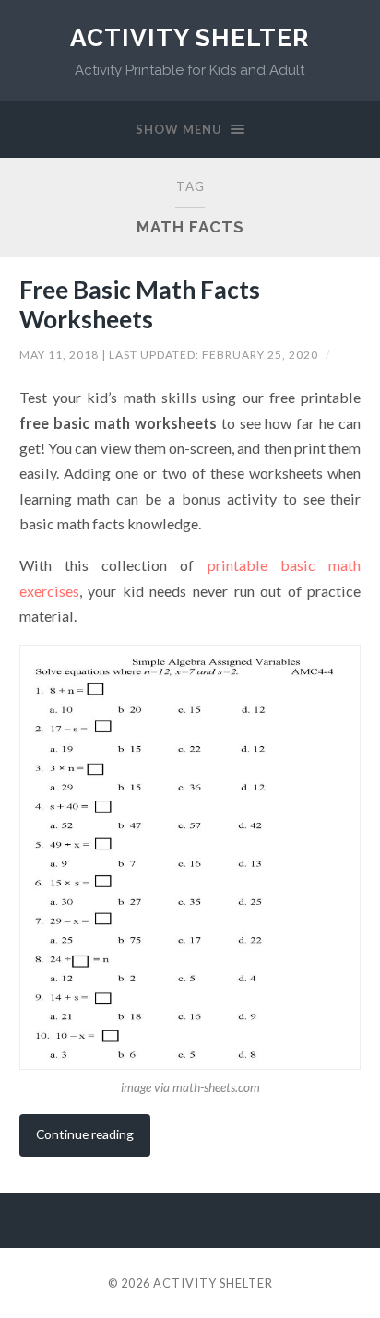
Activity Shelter (189, 37)
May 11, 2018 (60, 355)
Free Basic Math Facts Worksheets (139, 304)
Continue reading (85, 1134)
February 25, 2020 (261, 355)
